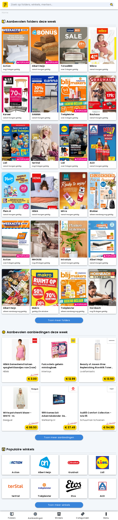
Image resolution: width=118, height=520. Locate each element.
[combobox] (59, 4)
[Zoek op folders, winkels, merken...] (111, 4)
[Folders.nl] (5, 4)
